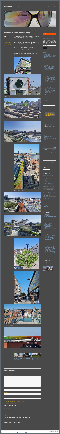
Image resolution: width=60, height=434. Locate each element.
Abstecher (9, 42)
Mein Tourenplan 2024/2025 (48, 223)
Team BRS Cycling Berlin (36, 6)
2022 (44, 175)
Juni (8, 43)
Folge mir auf (46, 33)
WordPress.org (46, 208)
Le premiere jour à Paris (26, 358)
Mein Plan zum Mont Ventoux (48, 69)
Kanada (48, 186)
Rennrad (28, 6)
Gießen (45, 184)
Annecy (51, 177)
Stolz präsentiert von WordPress (19, 430)
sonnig (45, 192)
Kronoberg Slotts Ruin (47, 58)
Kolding (5, 44)
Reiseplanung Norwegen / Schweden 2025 (50, 228)
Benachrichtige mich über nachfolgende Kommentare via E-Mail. (14, 401)
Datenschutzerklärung (52, 6)
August (45, 178)
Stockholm (50, 192)
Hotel (49, 184)
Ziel (48, 198)
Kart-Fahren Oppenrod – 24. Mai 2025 (49, 66)
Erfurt (44, 181)
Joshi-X (5, 38)
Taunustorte (16, 54)
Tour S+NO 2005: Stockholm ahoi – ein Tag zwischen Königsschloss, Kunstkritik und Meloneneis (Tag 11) (50, 94)
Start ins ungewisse (52, 124)
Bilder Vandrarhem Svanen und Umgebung (50, 55)
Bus (48, 180)
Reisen (23, 6)
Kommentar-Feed (46, 207)
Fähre (49, 183)
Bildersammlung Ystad (47, 54)
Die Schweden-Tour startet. (51, 126)
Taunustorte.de (44, 6)
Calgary (51, 180)
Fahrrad (52, 181)
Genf (53, 183)
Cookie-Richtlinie (25, 432)
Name (5, 388)
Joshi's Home (8, 6)
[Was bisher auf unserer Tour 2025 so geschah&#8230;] (18, 355)
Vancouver (49, 195)
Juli (52, 184)
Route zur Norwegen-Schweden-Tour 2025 (50, 67)
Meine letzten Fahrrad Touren (48, 59)
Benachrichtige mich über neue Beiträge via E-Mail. (12, 403)
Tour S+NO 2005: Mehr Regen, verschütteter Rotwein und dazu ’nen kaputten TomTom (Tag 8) (50, 86)
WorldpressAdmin (46, 124)
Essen (48, 181)
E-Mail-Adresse (7, 392)
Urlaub (45, 195)
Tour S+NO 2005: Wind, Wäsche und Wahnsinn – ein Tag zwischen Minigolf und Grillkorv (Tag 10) (50, 91)
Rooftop (7, 44)
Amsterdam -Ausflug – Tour (48, 98)
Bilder (19, 6)
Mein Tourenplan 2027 (47, 97)
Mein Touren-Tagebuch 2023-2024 (49, 222)
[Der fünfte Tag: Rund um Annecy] (36, 355)
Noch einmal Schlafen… (50, 123)
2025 (4, 42)
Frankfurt (45, 183)
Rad (44, 189)
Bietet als (6, 43)
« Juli (46, 157)
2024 (51, 175)
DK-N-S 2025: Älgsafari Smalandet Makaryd (50, 68)
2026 (48, 177)
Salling (10, 44)
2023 (48, 175)
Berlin (44, 180)
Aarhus (6, 42)
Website (5, 396)
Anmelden (45, 205)
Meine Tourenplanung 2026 (48, 63)
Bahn (52, 178)
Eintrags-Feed (46, 206)
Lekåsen (52, 186)
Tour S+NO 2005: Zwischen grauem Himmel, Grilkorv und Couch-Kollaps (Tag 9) (50, 88)
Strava (54, 192)
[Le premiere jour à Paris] (27, 355)
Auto (4, 43)
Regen (48, 189)
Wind (44, 198)
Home (15, 6)
